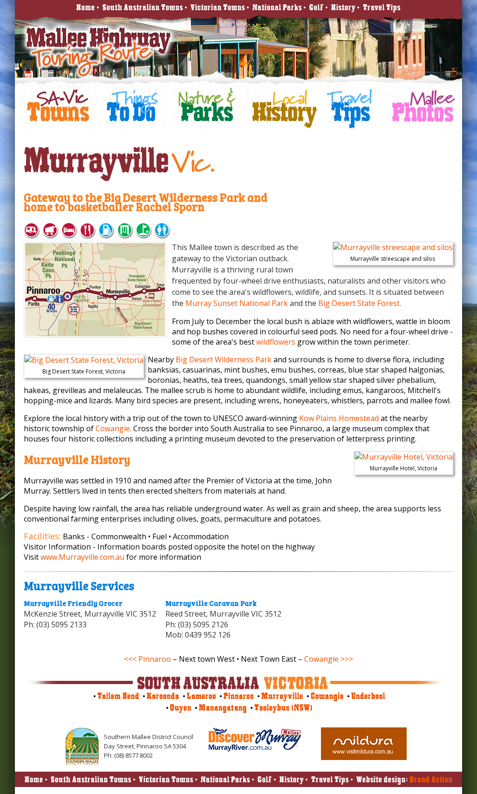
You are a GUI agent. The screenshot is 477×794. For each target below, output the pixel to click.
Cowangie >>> (328, 659)
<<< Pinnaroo (147, 659)
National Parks (277, 7)
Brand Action (431, 779)
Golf (316, 7)
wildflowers (275, 342)
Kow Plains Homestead (339, 418)
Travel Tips (382, 7)
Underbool (368, 696)
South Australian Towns (142, 7)
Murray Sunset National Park (236, 303)
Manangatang (223, 707)
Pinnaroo (239, 696)
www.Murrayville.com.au (82, 557)
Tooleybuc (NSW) (283, 707)
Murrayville (282, 696)
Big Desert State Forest (359, 303)
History (343, 7)
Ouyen (180, 707)
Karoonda (163, 696)
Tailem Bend (118, 696)
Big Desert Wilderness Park (224, 359)
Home (85, 7)
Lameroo (201, 696)
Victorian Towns (218, 7)
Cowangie (112, 428)
